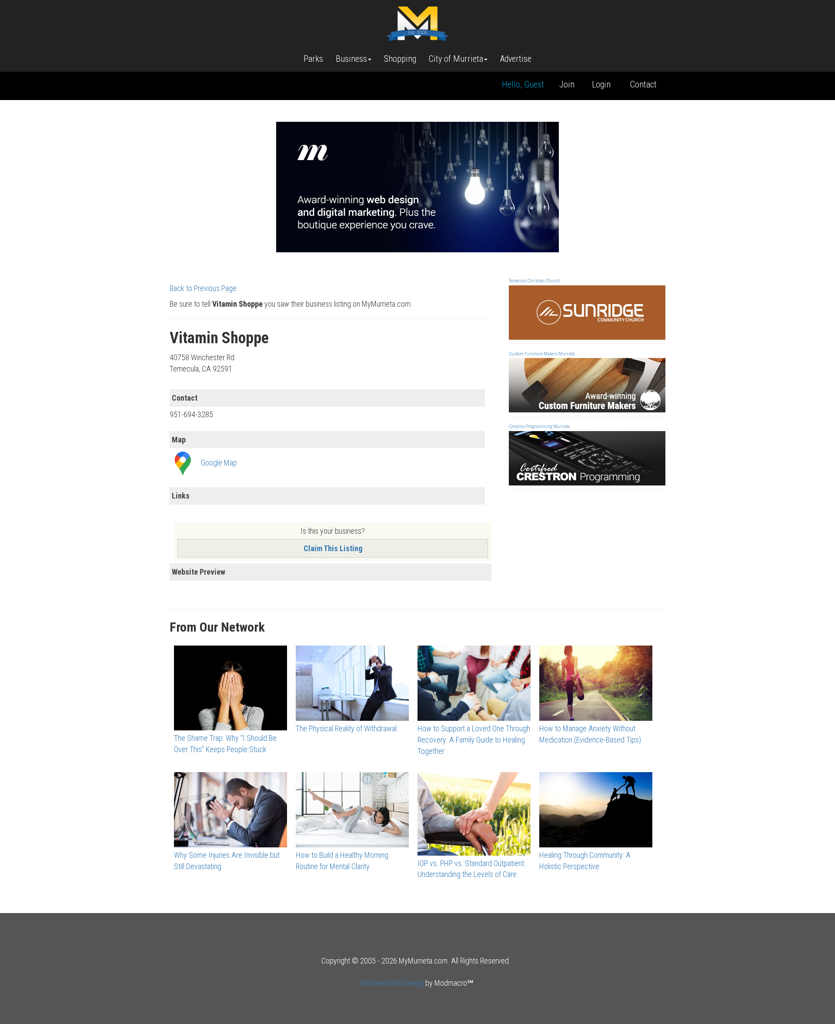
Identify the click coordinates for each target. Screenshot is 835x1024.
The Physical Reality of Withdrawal (346, 728)
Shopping (400, 59)
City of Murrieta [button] (456, 59)
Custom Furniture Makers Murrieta (542, 354)
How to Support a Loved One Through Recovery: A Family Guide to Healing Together (474, 739)
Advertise (515, 59)
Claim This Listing (333, 548)
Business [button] (351, 59)
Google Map (219, 462)
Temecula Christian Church (534, 281)
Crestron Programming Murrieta (539, 426)
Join (566, 84)
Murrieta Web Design (392, 982)
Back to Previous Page (203, 288)
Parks (313, 59)
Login (601, 84)
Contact (643, 84)
